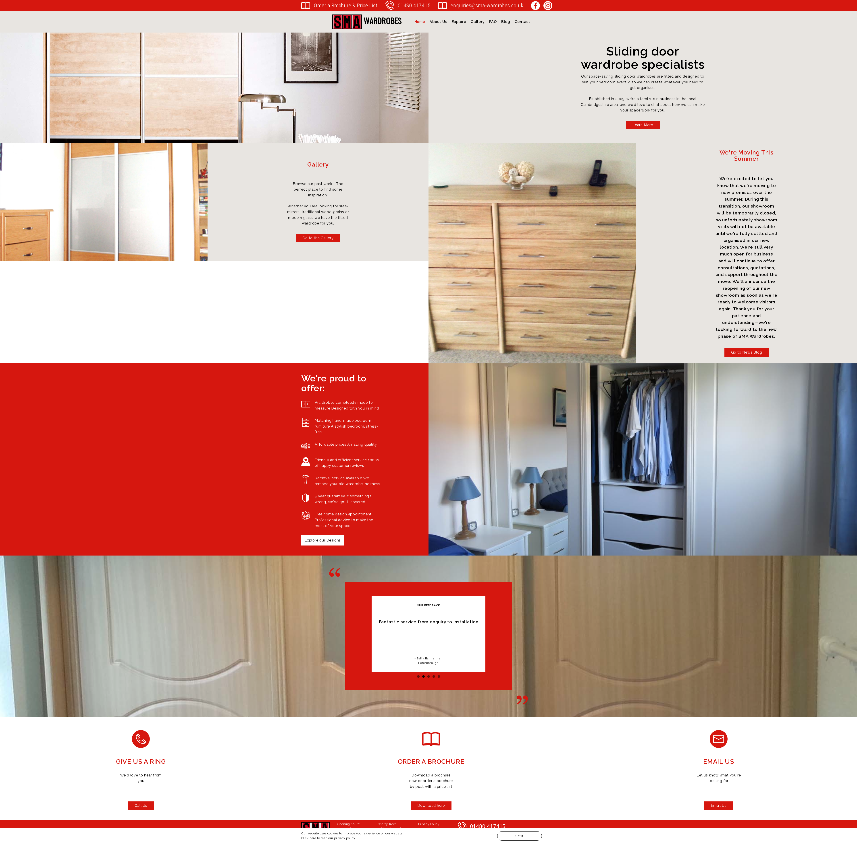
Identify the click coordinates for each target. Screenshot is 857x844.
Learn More (642, 125)
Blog (505, 22)
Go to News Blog (746, 352)
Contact (522, 22)
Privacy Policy (428, 824)
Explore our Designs (323, 540)
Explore (459, 22)
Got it (519, 836)
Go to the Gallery (318, 238)
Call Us (141, 805)
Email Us (718, 805)
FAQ (493, 22)
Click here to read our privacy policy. (328, 838)
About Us (438, 22)
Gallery (478, 22)
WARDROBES (382, 20)
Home (419, 22)
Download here (431, 805)
